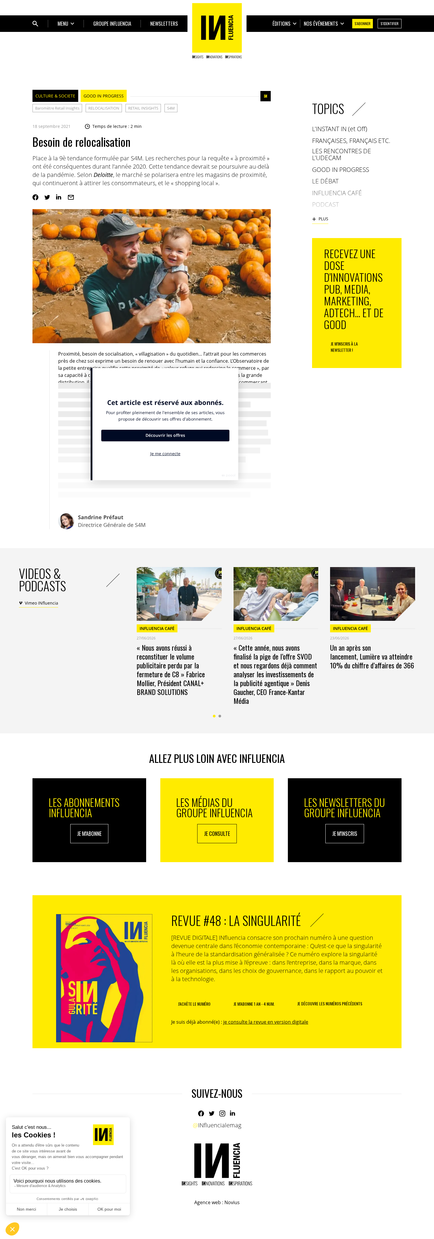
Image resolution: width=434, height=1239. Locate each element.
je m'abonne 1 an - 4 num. (254, 1004)
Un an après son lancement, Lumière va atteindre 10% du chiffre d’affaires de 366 (372, 656)
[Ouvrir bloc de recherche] (35, 23)
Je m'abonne (89, 833)
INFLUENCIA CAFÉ (157, 628)
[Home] (217, 30)
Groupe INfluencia (112, 23)
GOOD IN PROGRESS (104, 96)
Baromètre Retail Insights (57, 108)
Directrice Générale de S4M (112, 521)
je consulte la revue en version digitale (265, 1022)
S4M (171, 108)
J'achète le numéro (194, 1004)
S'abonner (363, 23)
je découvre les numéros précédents (329, 1003)
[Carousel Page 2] (219, 716)
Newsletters (164, 23)
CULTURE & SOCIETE (55, 96)
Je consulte (217, 833)
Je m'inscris (344, 833)
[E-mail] (71, 197)
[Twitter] (47, 197)
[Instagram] (222, 1113)
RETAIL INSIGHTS (143, 108)
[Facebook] (35, 197)
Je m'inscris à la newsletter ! (344, 347)
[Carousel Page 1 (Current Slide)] (214, 716)
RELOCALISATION (103, 108)
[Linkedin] (59, 197)
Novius (232, 1202)
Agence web (207, 1202)
